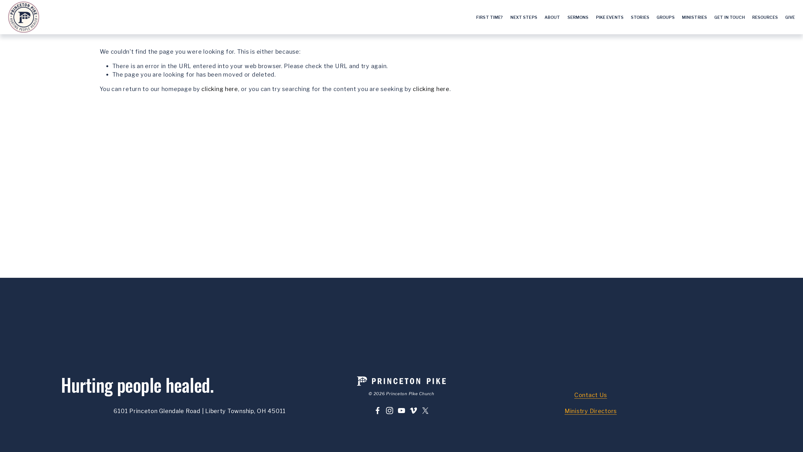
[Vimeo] (413, 410)
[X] (425, 410)
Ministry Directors (591, 411)
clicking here (219, 89)
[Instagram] (389, 410)
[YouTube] (401, 410)
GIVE (790, 17)
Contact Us (590, 395)
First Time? (489, 17)
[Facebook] (377, 410)
